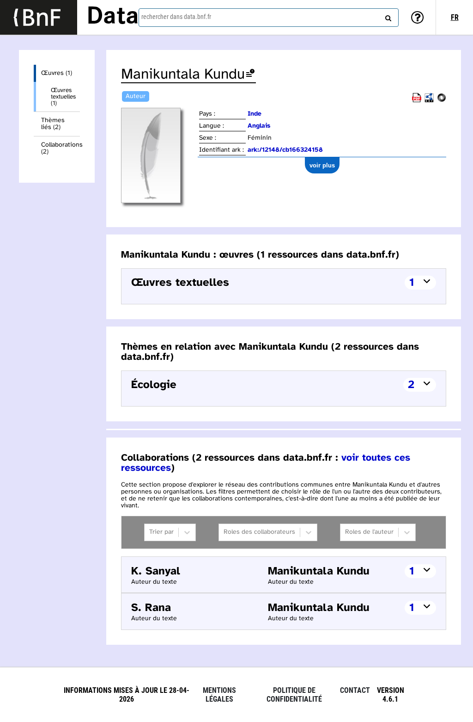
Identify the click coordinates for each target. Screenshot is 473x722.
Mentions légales (219, 694)
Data (112, 17)
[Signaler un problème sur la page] (250, 74)
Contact (355, 690)
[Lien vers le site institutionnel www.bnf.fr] (38, 17)
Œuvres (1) (56, 73)
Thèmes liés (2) (53, 124)
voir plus (322, 165)
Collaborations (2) (60, 148)
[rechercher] (387, 16)
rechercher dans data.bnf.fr (176, 16)
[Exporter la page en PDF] (416, 100)
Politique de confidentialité (294, 694)
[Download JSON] (441, 100)
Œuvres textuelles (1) (63, 96)
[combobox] (269, 17)
